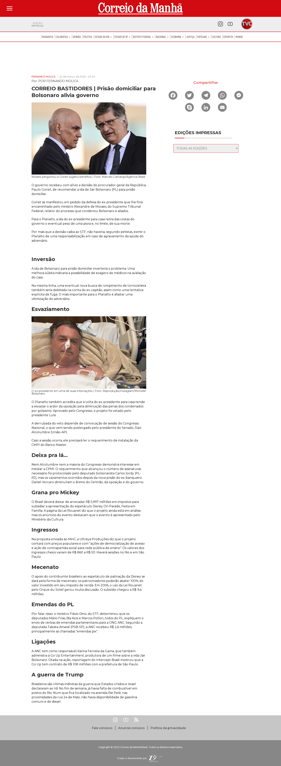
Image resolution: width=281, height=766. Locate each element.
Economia (176, 36)
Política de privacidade (168, 728)
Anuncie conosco (131, 728)
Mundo (239, 36)
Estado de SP (121, 36)
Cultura (216, 36)
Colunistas (62, 36)
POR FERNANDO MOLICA (58, 80)
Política (87, 36)
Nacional (161, 36)
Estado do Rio (102, 36)
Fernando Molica (43, 76)
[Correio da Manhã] (140, 8)
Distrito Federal (142, 36)
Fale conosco (102, 728)
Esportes (228, 36)
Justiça (190, 36)
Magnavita (47, 36)
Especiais (202, 36)
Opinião (77, 36)
